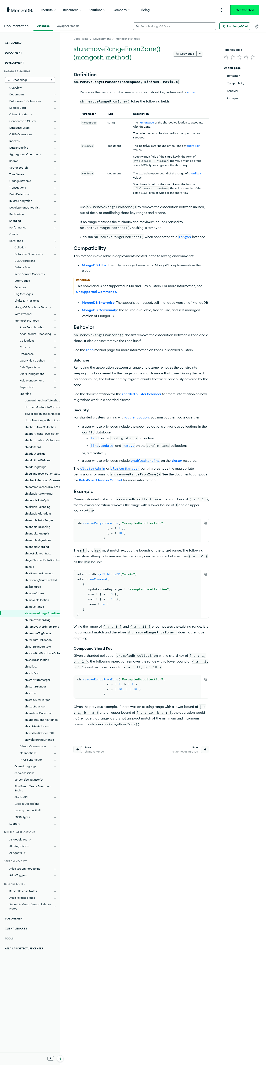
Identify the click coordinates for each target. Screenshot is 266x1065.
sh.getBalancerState (38, 553)
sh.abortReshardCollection (42, 433)
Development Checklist (24, 207)
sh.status (30, 693)
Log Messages (24, 294)
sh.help (29, 566)
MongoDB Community (99, 310)
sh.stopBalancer (35, 706)
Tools (9, 938)
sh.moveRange (34, 606)
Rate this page (233, 49)
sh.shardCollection (37, 659)
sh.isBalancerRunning (39, 573)
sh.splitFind (32, 673)
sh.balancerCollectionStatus (42, 473)
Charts (13, 234)
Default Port (22, 267)
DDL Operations (25, 260)
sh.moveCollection (37, 600)
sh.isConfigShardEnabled (41, 580)
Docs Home (81, 38)
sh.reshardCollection (38, 640)
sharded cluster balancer (141, 394)
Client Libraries (19, 114)
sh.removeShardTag (37, 620)
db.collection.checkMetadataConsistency (42, 413)
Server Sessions (24, 773)
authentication (137, 417)
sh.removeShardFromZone (42, 626)
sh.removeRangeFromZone (42, 613)
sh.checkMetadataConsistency (42, 480)
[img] (226, 57)
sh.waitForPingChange (39, 739)
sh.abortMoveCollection (40, 427)
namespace (146, 122)
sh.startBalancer (35, 686)
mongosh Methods (128, 38)
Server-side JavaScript (29, 779)
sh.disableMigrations (38, 513)
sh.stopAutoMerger (37, 699)
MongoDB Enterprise (98, 302)
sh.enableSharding (37, 546)
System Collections (27, 803)
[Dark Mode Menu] (256, 26)
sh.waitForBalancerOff (39, 733)
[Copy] (205, 523)
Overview (15, 87)
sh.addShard (33, 447)
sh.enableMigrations (38, 540)
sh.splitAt (31, 666)
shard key (193, 145)
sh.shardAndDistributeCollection (42, 653)
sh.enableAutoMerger (39, 520)
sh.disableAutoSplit (37, 500)
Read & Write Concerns (30, 274)
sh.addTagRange (35, 467)
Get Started (244, 10)
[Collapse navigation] (60, 1058)
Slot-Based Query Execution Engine (32, 788)
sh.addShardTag (35, 453)
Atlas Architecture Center (24, 948)
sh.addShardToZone (37, 460)
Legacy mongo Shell (28, 810)
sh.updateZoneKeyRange (41, 719)
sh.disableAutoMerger (39, 493)
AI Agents (15, 852)
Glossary (20, 287)
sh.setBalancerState (38, 646)
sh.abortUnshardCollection (42, 440)
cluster (176, 460)
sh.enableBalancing (37, 526)
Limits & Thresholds (27, 300)
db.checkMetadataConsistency (42, 407)
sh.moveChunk (34, 593)
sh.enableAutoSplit (37, 533)
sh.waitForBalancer (37, 726)
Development (102, 38)
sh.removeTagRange (38, 633)
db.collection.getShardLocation (42, 420)
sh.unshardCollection (38, 713)
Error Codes (22, 280)
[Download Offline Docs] (50, 1058)
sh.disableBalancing (37, 506)
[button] (30, 80)
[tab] (43, 25)
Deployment (13, 52)
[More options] (199, 54)
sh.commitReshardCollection (42, 487)
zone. (191, 92)
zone (90, 350)
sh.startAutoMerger (37, 679)
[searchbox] (174, 26)
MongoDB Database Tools (31, 307)
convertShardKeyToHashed (42, 400)
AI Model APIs (18, 839)
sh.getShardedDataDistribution (42, 560)
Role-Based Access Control (100, 480)
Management (14, 918)
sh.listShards (33, 586)
